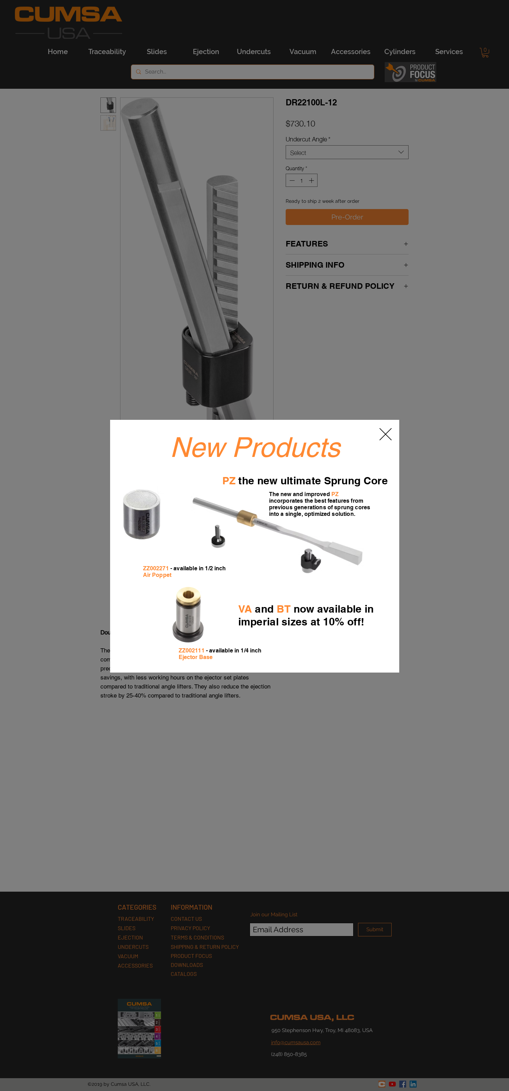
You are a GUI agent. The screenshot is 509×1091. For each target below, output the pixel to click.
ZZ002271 (156, 568)
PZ (229, 480)
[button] (385, 434)
